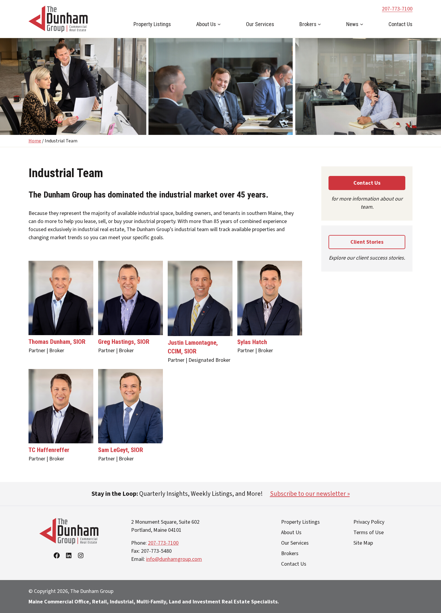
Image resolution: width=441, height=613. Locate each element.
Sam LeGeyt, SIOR (120, 450)
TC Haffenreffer (48, 450)
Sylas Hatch (252, 342)
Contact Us (366, 183)
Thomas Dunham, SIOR (57, 341)
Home (34, 141)
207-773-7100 (397, 9)
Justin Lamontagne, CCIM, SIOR (193, 347)
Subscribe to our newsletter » (310, 493)
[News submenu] (361, 24)
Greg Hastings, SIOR (123, 341)
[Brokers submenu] (319, 24)
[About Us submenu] (219, 24)
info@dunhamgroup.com (174, 559)
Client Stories (366, 242)
